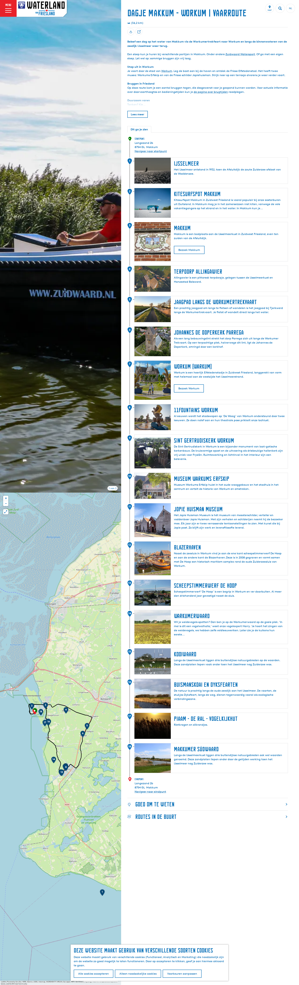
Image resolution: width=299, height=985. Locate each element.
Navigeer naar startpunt (151, 151)
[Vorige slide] (4, 246)
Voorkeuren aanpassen (182, 973)
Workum (166, 71)
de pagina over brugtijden (211, 92)
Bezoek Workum (188, 388)
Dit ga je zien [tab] (139, 129)
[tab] (112, 488)
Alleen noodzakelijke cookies (138, 973)
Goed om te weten (154, 804)
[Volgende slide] (117, 246)
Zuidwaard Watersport (240, 54)
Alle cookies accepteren (93, 973)
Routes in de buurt (155, 816)
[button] (35, 712)
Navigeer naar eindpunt (150, 791)
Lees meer (137, 114)
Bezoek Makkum (189, 250)
